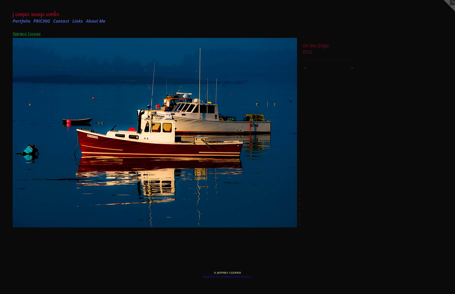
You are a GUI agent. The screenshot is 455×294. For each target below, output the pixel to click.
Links (77, 21)
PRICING (41, 21)
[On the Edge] (155, 132)
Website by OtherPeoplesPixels (227, 276)
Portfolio (21, 21)
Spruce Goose (27, 33)
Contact (61, 21)
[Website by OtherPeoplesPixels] (444, 10)
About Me (95, 21)
